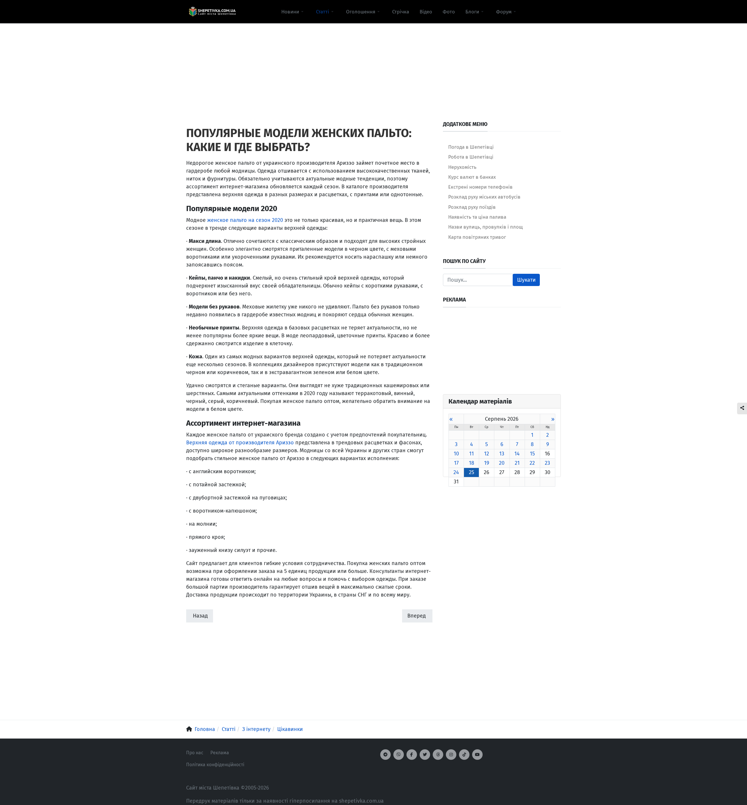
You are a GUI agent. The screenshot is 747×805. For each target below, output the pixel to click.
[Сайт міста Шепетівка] (212, 11)
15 (532, 453)
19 (486, 463)
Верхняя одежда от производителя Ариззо (240, 442)
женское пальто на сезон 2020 (245, 220)
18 (471, 463)
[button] (293, 11)
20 (502, 463)
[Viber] (398, 754)
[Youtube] (477, 754)
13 (501, 453)
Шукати (526, 280)
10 (456, 453)
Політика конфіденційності (215, 764)
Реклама (219, 752)
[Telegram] (385, 754)
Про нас (194, 752)
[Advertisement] (373, 64)
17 (456, 463)
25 (471, 472)
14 (517, 453)
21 (517, 463)
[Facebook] (411, 754)
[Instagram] (451, 754)
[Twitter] (425, 754)
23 (547, 463)
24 (456, 472)
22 (532, 463)
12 (486, 453)
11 (471, 453)
